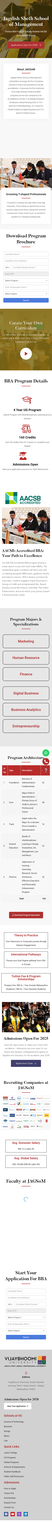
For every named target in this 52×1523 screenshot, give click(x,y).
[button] (26, 45)
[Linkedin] (26, 1514)
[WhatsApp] (45, 752)
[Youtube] (13, 1514)
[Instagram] (19, 1514)
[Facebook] (6, 1514)
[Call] (45, 761)
